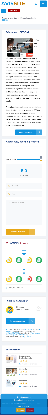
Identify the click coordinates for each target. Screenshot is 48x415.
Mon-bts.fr (23, 380)
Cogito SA (23, 369)
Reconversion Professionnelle (25, 357)
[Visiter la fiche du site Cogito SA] (11, 372)
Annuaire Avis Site (9, 18)
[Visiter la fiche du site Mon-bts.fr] (11, 383)
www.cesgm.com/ (25, 132)
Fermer (30, 410)
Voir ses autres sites (17, 321)
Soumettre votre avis (17, 232)
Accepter (20, 410)
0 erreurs (24, 243)
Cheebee (20, 307)
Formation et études (28, 18)
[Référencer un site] (43, 4)
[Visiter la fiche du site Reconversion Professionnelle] (11, 359)
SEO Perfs (13, 10)
